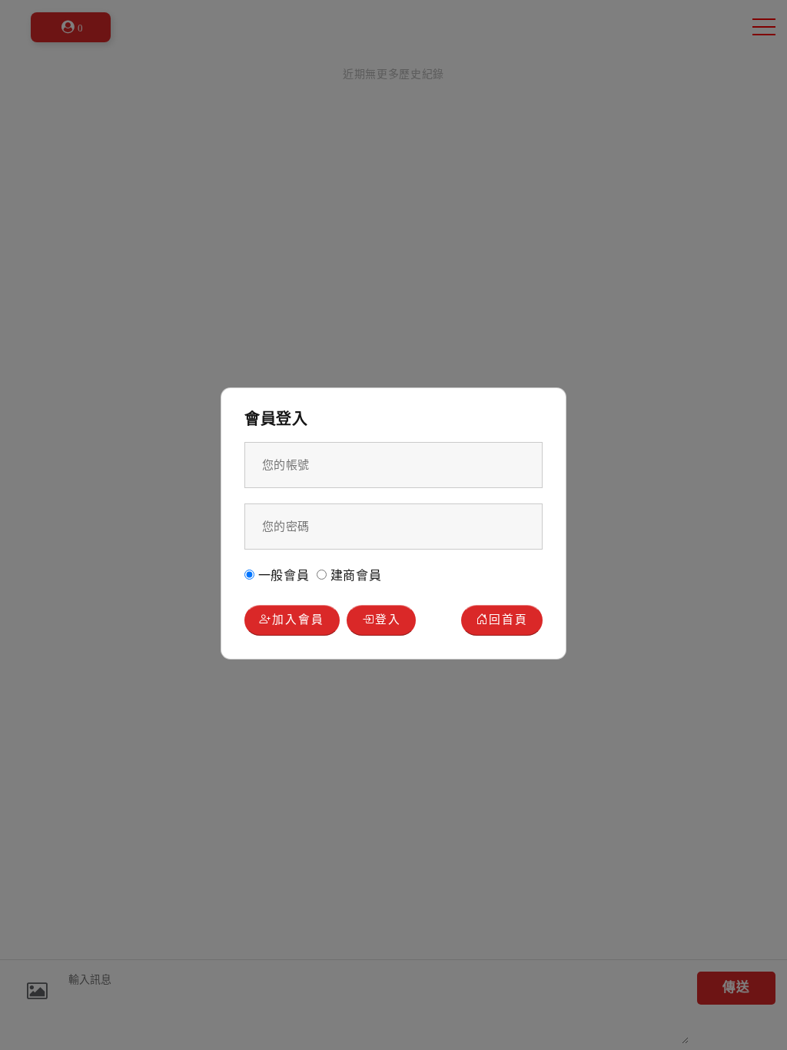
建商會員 (354, 575)
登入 (388, 619)
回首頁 (508, 619)
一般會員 (282, 575)
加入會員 (298, 619)
